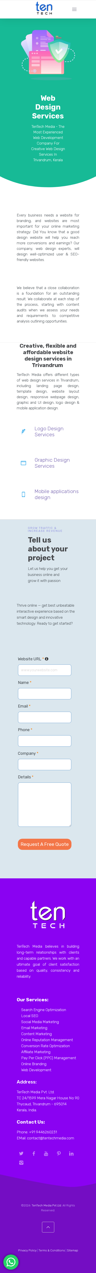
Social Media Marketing (40, 1022)
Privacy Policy (27, 1250)
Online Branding (33, 1064)
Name (24, 682)
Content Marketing (36, 1034)
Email (24, 706)
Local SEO (29, 1016)
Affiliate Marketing (35, 1052)
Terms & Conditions (52, 1250)
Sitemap (72, 1250)
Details (25, 777)
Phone (25, 730)
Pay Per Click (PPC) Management (48, 1058)
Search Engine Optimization (43, 1010)
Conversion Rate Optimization (45, 1046)
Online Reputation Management (47, 1040)
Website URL (44, 659)
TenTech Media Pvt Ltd (46, 1205)
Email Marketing (34, 1028)
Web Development (36, 1070)
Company (28, 753)
